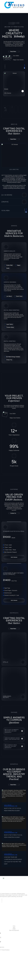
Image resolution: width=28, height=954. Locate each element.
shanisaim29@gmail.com (10, 806)
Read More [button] (13, 51)
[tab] (14, 731)
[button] (14, 11)
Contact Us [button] (13, 513)
